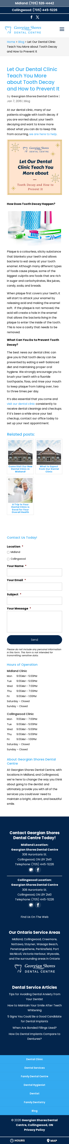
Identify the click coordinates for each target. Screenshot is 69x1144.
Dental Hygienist (34, 1085)
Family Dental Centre (34, 1076)
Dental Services (34, 1068)
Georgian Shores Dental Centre (34, 96)
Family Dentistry (34, 1102)
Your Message (19, 609)
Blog (27, 101)
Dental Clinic (34, 1059)
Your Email (16, 580)
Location (15, 547)
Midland (15, 552)
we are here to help (43, 134)
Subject (14, 594)
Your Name (17, 566)
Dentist (34, 1093)
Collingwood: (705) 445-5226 (34, 10)
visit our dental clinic (21, 404)
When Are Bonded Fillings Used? (35, 1028)
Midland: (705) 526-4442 (34, 3)
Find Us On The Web (34, 917)
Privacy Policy (34, 1130)
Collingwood (18, 559)
